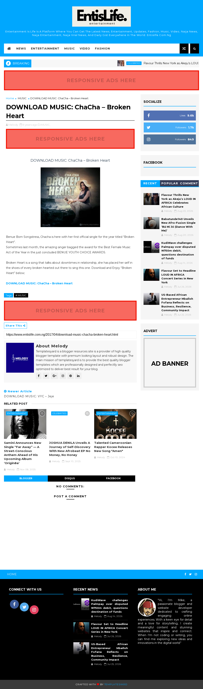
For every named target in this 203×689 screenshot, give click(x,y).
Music (69, 48)
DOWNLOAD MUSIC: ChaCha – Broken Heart (39, 283)
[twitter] (190, 574)
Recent (150, 183)
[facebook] (185, 574)
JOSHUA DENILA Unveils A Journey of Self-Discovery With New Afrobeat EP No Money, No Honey (69, 449)
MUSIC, (45, 124)
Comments (189, 184)
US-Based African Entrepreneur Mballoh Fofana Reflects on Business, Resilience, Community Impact (177, 302)
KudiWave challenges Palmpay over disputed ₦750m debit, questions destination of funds (178, 250)
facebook (113, 478)
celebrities (123, 63)
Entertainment (45, 48)
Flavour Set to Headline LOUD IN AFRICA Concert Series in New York (109, 627)
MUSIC (22, 98)
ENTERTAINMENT (17, 413)
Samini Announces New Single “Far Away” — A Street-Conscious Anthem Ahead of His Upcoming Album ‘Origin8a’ (22, 453)
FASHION (102, 48)
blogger (25, 478)
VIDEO (85, 48)
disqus (70, 478)
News (21, 48)
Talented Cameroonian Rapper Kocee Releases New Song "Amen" (113, 447)
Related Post (16, 403)
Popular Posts (169, 184)
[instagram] (196, 574)
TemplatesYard (115, 684)
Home (10, 98)
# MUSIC (21, 295)
